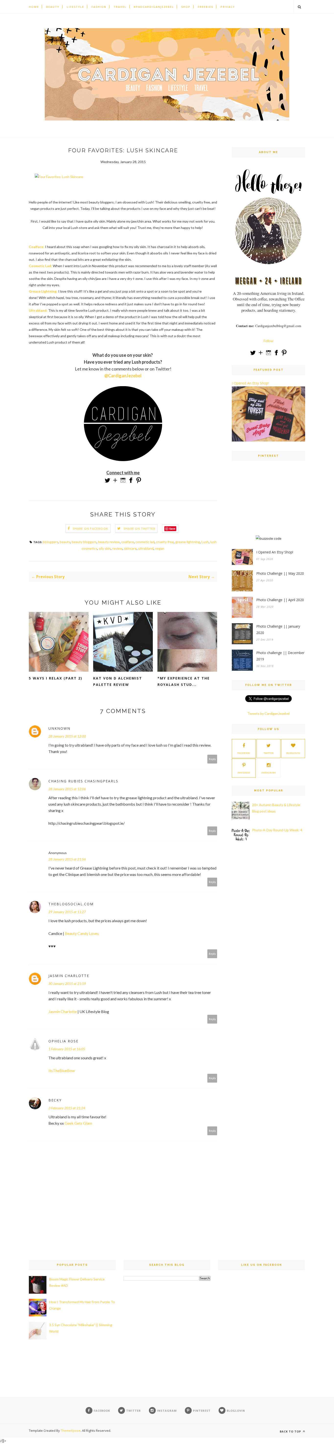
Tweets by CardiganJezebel (268, 713)
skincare (130, 548)
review (117, 548)
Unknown (59, 728)
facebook (243, 753)
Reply (212, 759)
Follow (268, 341)
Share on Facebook (90, 528)
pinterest (244, 772)
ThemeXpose (70, 1430)
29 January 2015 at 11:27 (67, 912)
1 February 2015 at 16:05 (66, 1049)
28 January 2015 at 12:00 (67, 736)
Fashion (98, 7)
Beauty (52, 7)
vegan (159, 548)
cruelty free (165, 542)
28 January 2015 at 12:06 (67, 789)
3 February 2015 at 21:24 (66, 1108)
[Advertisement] (268, 502)
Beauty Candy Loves (82, 933)
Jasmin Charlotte (68, 975)
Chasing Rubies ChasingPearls (83, 781)
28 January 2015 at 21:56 (67, 859)
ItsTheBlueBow (61, 1070)
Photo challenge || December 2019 (280, 655)
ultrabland (146, 548)
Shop (185, 7)
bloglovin (293, 753)
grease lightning (187, 542)
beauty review (109, 542)
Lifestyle (75, 7)
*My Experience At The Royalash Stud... (183, 681)
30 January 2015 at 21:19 (67, 983)
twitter (269, 753)
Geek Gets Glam (78, 1123)
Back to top (291, 1431)
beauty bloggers (84, 542)
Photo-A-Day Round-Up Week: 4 (277, 830)
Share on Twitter (139, 528)
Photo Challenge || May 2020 (280, 573)
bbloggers (50, 542)
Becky (55, 1100)
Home (34, 7)
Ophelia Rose (63, 1041)
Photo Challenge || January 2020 (278, 629)
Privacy (228, 7)
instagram (268, 772)
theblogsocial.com (71, 904)
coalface (127, 542)
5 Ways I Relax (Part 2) (55, 678)
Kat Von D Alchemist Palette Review (117, 681)
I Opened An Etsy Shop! (250, 383)
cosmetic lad (145, 542)
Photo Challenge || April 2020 (280, 599)
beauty (65, 542)
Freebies (205, 7)
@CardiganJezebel (123, 375)
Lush (205, 542)
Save (172, 528)
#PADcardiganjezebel (154, 7)
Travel (120, 7)
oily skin (105, 548)
